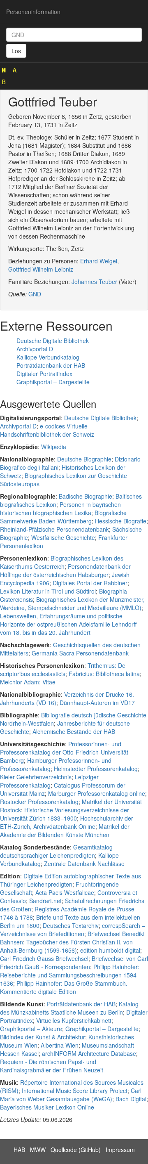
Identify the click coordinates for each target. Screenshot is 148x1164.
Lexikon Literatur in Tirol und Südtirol (48, 591)
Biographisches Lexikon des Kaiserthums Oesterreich (61, 562)
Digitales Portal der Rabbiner (90, 583)
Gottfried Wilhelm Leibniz (40, 269)
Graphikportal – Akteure (31, 1028)
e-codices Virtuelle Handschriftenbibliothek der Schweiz (47, 430)
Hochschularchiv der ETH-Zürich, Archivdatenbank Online (66, 822)
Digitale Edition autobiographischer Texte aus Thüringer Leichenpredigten (70, 880)
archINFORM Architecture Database (89, 1053)
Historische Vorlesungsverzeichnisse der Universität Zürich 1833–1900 (64, 814)
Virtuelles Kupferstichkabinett (73, 1020)
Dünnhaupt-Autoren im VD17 (97, 702)
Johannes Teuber (94, 281)
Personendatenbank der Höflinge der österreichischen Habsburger (65, 570)
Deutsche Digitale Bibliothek (52, 340)
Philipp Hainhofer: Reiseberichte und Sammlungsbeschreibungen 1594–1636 (70, 975)
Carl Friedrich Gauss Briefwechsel (44, 958)
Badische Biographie (85, 496)
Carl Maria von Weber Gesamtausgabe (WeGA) (70, 1094)
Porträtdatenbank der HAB (50, 365)
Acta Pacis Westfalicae (64, 892)
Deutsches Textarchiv (71, 925)
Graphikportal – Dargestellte (53, 382)
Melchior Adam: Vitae (28, 682)
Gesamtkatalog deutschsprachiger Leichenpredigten (56, 851)
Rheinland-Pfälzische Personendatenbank (54, 529)
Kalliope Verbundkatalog (47, 357)
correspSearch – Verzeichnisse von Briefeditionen (72, 929)
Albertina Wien (60, 1045)
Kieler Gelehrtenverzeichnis (36, 777)
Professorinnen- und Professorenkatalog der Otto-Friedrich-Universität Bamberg (64, 752)
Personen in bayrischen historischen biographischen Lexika (60, 508)
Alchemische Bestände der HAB (73, 731)
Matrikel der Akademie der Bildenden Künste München (65, 830)
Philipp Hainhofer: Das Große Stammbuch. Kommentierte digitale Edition (63, 987)
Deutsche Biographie (84, 459)
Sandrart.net (45, 901)
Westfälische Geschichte (63, 537)
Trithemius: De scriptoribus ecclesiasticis (62, 669)
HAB (19, 1149)
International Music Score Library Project (74, 1090)
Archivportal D (34, 349)
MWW (38, 1149)
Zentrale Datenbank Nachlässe (84, 863)
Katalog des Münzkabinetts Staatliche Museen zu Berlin (69, 1008)
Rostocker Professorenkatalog (39, 801)
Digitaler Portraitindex (44, 373)
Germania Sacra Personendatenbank (80, 653)
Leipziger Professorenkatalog (49, 781)
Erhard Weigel (98, 261)
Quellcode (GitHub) (76, 1149)
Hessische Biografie (120, 521)
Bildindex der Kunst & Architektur (42, 1037)
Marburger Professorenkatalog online (96, 793)
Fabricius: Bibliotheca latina (104, 674)
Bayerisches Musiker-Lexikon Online (47, 1107)
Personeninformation (33, 11)
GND (34, 294)
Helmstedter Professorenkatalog (96, 768)
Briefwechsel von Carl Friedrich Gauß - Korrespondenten (74, 962)
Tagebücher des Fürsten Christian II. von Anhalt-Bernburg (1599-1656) (66, 946)
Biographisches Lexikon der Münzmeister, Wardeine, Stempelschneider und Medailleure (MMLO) (72, 603)
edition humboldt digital (110, 950)
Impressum (120, 1149)
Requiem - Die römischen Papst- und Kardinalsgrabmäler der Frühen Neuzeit (51, 1066)
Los (16, 51)
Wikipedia (53, 446)
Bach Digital (131, 1099)
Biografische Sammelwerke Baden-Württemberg (63, 517)
